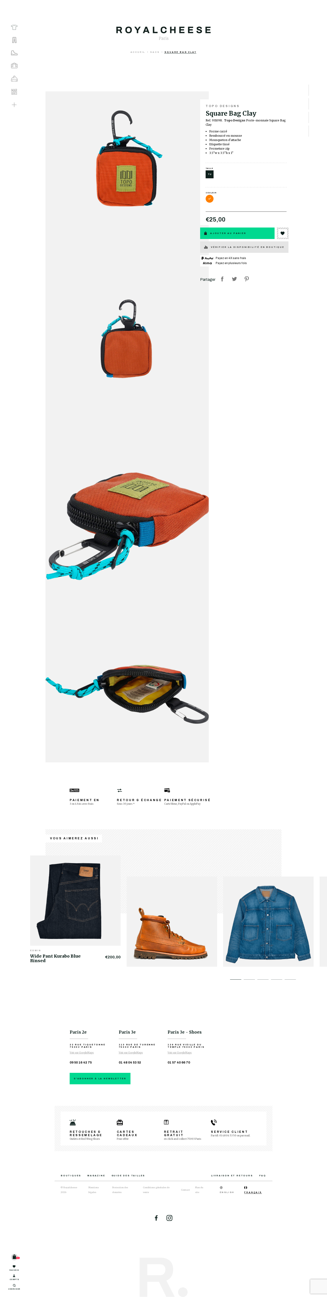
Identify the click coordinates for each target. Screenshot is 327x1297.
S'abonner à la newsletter (100, 1078)
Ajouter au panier (228, 233)
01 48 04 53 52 (130, 1062)
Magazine (96, 1175)
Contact (185, 1189)
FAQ (262, 1175)
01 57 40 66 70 (179, 1062)
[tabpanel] (78, 908)
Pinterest (246, 279)
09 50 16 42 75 (81, 1062)
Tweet (234, 279)
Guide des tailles (128, 1175)
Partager (222, 279)
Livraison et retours (232, 1175)
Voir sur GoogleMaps (82, 1052)
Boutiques (71, 1175)
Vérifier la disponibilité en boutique (247, 247)
